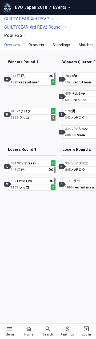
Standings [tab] (61, 45)
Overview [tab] (12, 45)
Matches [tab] (86, 45)
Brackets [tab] (36, 45)
